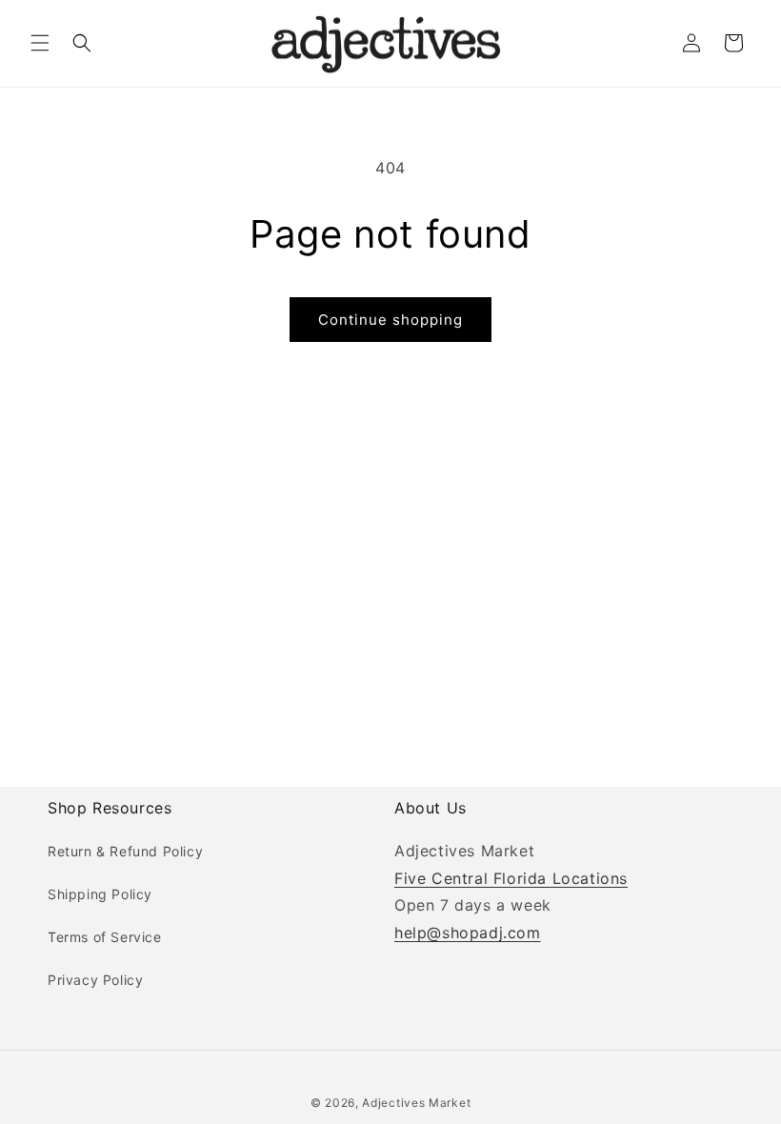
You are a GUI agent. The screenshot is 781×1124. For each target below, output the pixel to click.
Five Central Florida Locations (511, 878)
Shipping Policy (100, 894)
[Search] (82, 43)
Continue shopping (390, 320)
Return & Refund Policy (125, 851)
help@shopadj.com (467, 932)
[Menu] (40, 43)
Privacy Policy (95, 980)
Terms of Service (105, 937)
